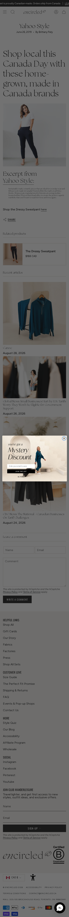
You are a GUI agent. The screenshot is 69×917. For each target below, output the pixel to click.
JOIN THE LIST (21, 471)
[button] (59, 907)
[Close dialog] (64, 438)
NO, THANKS (21, 477)
